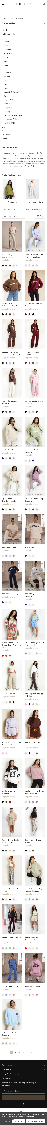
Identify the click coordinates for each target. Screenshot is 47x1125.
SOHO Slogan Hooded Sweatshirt (33, 595)
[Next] (35, 1052)
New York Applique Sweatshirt (9, 402)
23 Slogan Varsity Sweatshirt (8, 792)
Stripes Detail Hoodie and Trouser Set (11, 938)
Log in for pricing (8, 260)
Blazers (6, 65)
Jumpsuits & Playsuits (11, 92)
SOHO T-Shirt (30, 547)
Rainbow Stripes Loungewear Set (8, 256)
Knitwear (7, 104)
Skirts (6, 84)
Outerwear (8, 49)
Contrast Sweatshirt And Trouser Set (34, 402)
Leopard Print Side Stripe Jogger (11, 890)
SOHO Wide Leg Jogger (11, 594)
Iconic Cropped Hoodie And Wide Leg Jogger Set (34, 256)
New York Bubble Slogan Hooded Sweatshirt (34, 890)
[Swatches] (3, 265)
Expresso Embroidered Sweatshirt (33, 304)
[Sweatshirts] (12, 189)
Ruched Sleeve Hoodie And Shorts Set (10, 841)
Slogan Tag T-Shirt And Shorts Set (34, 743)
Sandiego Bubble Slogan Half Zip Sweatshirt (34, 792)
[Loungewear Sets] (35, 189)
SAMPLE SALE (9, 123)
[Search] (43, 4)
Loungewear (8, 107)
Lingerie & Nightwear (12, 100)
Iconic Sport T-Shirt (9, 547)
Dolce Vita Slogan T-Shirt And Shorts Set (34, 644)
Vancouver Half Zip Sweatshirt (32, 451)
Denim (6, 96)
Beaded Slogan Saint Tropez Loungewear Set (11, 353)
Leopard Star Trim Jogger (11, 694)
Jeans (6, 57)
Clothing (5, 38)
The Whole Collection (12, 119)
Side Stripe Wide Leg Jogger (33, 841)
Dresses (5, 127)
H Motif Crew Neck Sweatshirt (9, 1034)
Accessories (6, 131)
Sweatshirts (12, 202)
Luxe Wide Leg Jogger (10, 986)
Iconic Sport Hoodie (32, 986)
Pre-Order (6, 135)
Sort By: (6, 216)
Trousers (7, 76)
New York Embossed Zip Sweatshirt (34, 500)
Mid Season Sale (8, 34)
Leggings (7, 111)
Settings (7, 1121)
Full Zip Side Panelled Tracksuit (33, 353)
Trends (4, 139)
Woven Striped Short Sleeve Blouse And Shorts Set (11, 645)
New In (5, 30)
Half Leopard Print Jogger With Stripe (34, 695)
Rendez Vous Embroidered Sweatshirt (11, 304)
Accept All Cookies (35, 1121)
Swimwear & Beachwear (13, 115)
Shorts (6, 80)
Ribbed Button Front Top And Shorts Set (34, 938)
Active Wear (8, 53)
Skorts (6, 88)
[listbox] (16, 216)
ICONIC (7, 42)
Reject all (19, 1121)
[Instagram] (23, 1104)
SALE (6, 45)
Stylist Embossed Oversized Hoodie (9, 500)
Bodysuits (7, 73)
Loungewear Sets (35, 202)
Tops (5, 61)
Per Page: (7, 209)
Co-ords (7, 69)
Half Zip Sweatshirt (9, 450)
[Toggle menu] (3, 3)
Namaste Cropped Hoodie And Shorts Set (12, 743)
